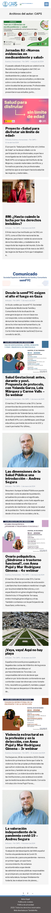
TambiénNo (32, 910)
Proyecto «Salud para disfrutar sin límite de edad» (22, 131)
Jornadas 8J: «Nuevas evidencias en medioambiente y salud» (24, 53)
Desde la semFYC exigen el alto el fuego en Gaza (25, 294)
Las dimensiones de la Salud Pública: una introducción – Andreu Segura (22, 476)
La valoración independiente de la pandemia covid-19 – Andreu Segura (21, 834)
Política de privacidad (25, 905)
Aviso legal (25, 899)
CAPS (38, 13)
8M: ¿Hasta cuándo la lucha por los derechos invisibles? (23, 220)
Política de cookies (25, 902)
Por (25, 62)
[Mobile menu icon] (46, 4)
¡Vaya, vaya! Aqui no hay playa (24, 651)
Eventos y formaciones (13, 62)
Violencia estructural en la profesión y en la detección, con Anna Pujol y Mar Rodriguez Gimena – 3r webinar (24, 742)
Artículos (8, 140)
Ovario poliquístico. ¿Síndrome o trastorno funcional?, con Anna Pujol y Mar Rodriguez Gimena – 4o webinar (23, 563)
